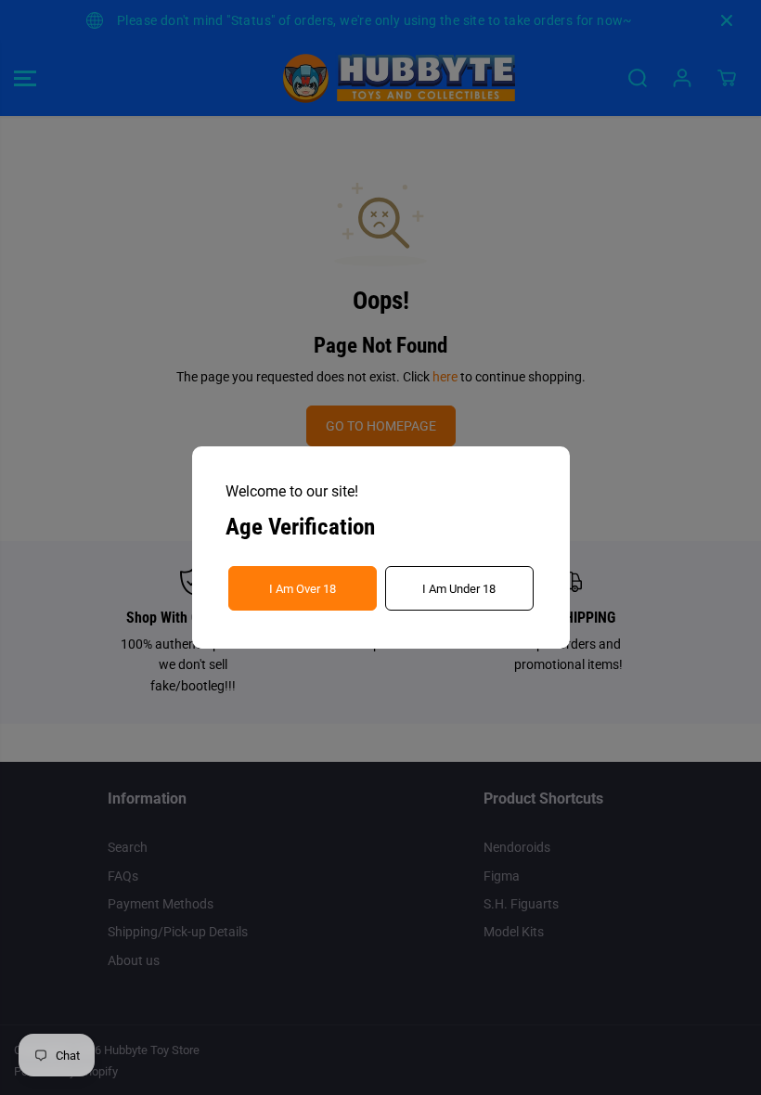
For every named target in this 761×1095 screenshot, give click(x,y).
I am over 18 (302, 589)
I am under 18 (459, 589)
